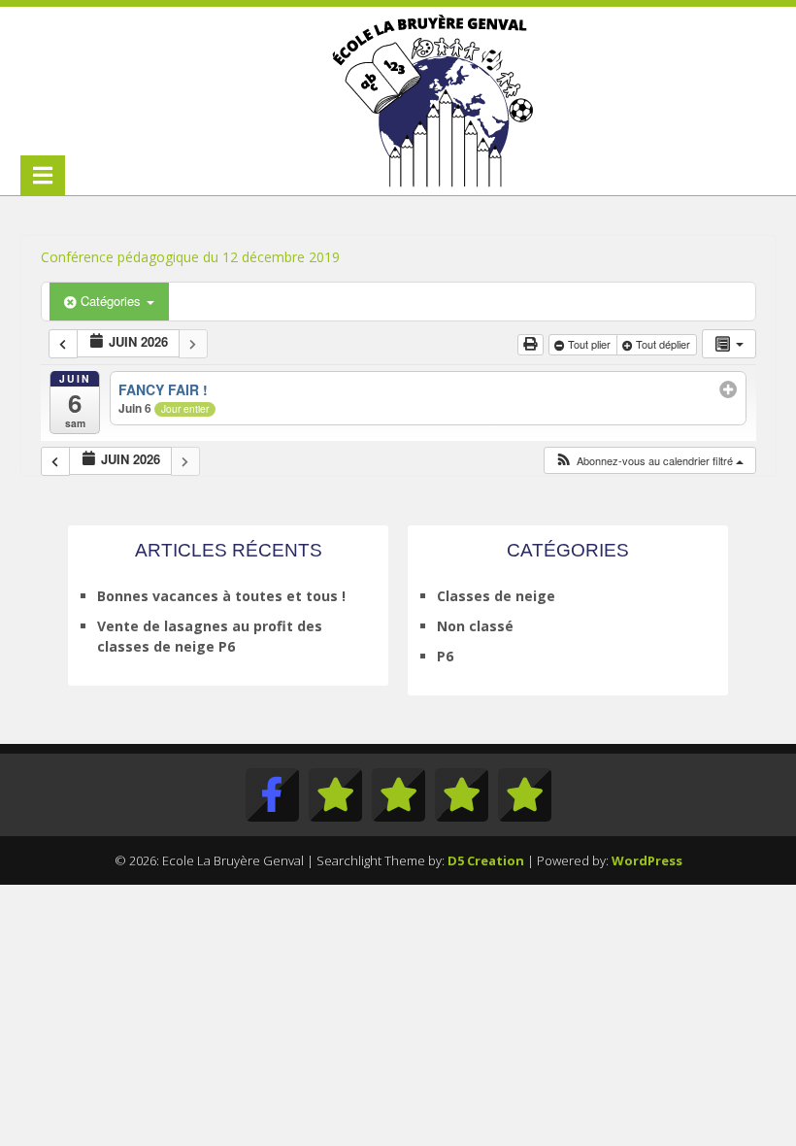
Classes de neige (496, 596)
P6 (445, 656)
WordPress (647, 860)
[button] (649, 461)
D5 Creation (486, 860)
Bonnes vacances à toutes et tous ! (221, 596)
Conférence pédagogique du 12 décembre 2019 (190, 257)
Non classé (475, 626)
